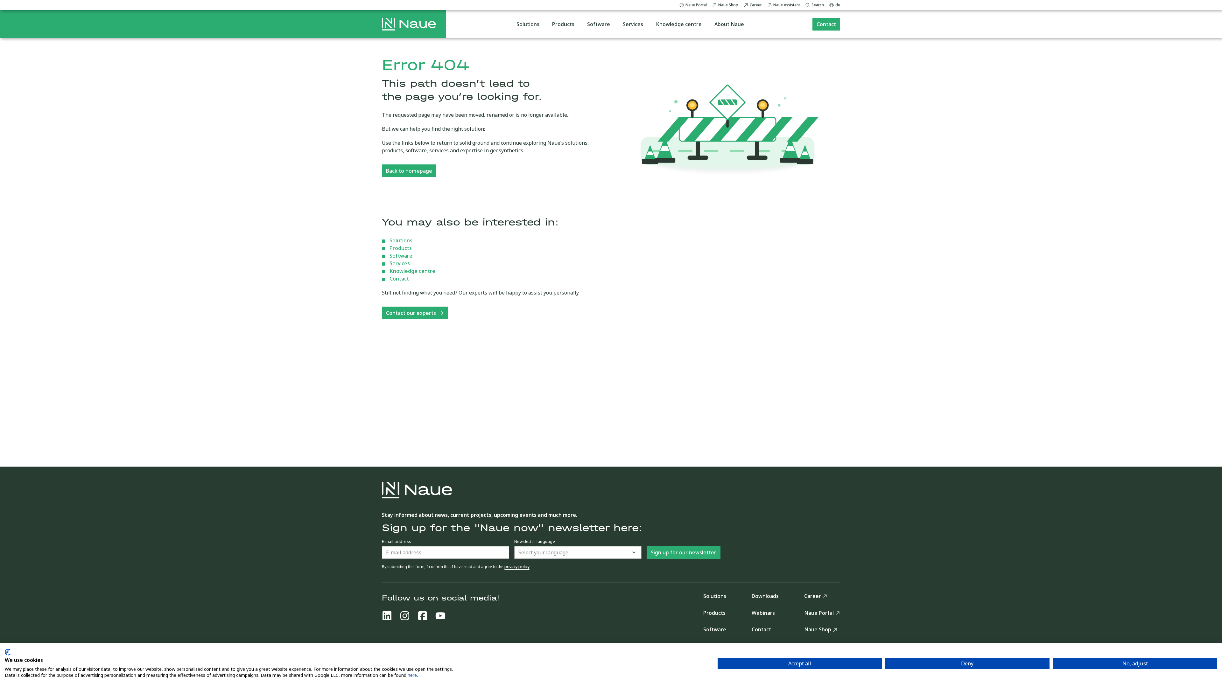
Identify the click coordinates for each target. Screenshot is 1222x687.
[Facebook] (423, 616)
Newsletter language (534, 542)
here (412, 675)
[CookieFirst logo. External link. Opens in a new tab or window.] (8, 652)
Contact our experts (411, 312)
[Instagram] (405, 616)
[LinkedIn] (387, 616)
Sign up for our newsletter (683, 552)
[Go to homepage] (409, 24)
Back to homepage (409, 170)
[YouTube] (440, 616)
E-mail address (396, 542)
